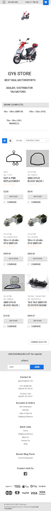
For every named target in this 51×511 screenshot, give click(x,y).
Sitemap (23, 504)
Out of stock (13, 258)
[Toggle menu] (4, 4)
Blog (25, 444)
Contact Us (25, 441)
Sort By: (19, 140)
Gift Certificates (25, 407)
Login (27, 2)
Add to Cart (13, 196)
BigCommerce (17, 507)
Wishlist (25, 410)
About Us (25, 437)
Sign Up (35, 2)
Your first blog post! (25, 458)
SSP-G (6, 172)
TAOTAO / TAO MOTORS (36, 296)
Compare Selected (39, 342)
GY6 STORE (32, 172)
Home (25, 431)
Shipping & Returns (25, 417)
